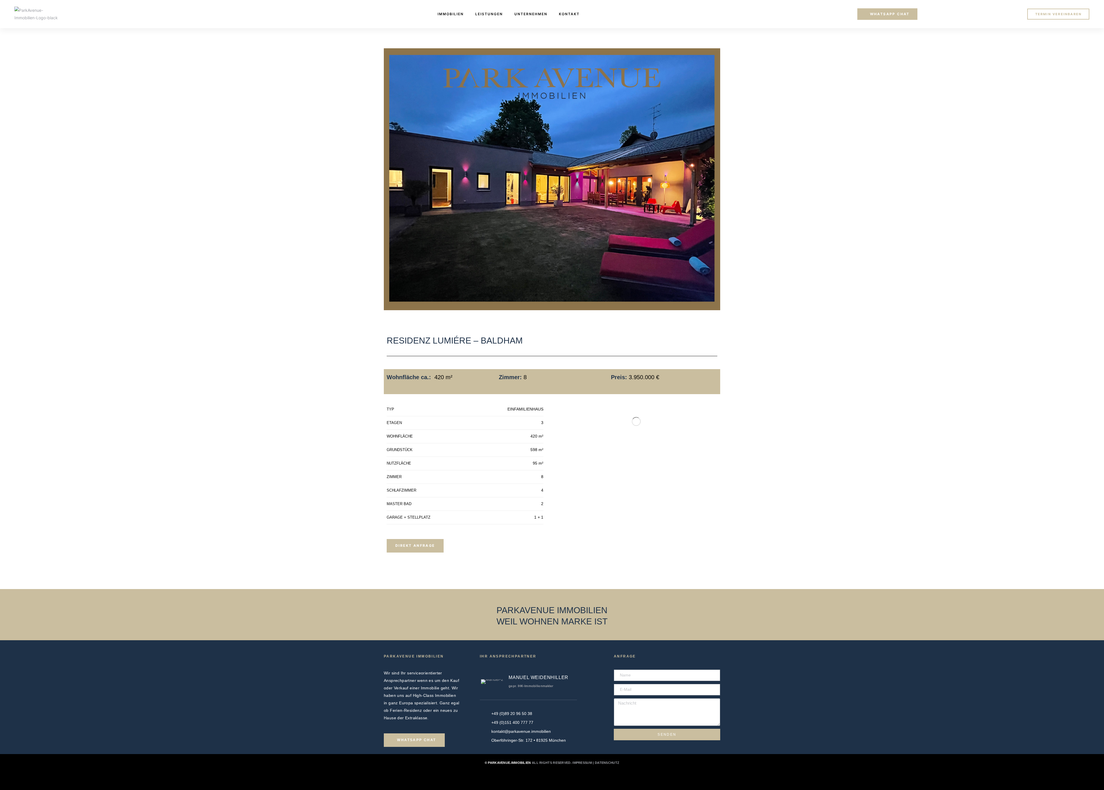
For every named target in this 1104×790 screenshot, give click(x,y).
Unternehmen (530, 14)
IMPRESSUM (582, 762)
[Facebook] (544, 777)
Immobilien (451, 14)
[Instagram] (560, 777)
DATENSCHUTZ (607, 762)
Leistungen (489, 14)
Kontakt (569, 14)
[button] (887, 14)
